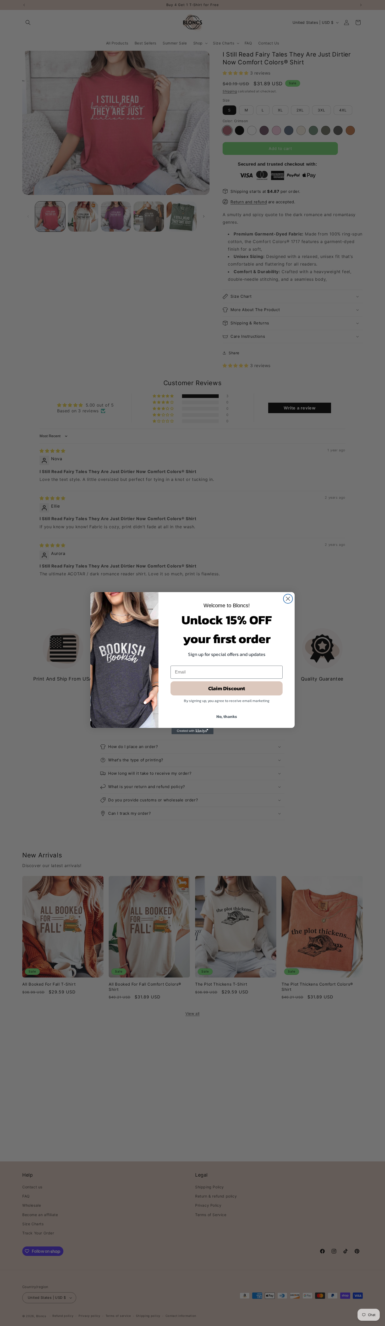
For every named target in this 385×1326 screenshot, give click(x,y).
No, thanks (226, 716)
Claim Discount (226, 688)
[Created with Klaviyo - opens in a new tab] (192, 731)
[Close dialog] (288, 598)
